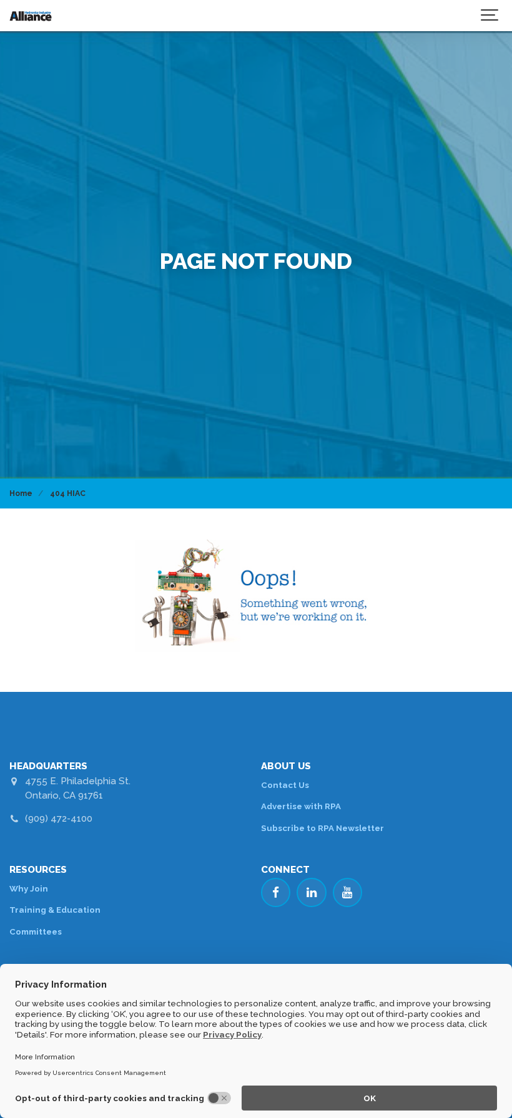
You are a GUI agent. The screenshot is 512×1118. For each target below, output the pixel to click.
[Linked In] (312, 893)
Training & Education (55, 910)
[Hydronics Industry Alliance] (30, 15)
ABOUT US (286, 766)
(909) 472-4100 (58, 818)
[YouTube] (348, 893)
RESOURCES (38, 869)
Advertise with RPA (301, 806)
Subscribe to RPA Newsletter (322, 828)
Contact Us (285, 785)
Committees (35, 931)
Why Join (28, 888)
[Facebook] (276, 893)
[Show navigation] (490, 15)
